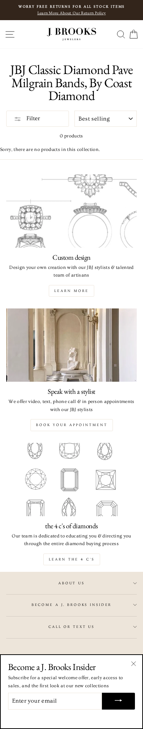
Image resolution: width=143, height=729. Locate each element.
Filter (32, 118)
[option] (71, 10)
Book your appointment (71, 425)
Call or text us (71, 627)
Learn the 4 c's (72, 559)
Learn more (71, 291)
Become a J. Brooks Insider (72, 605)
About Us (71, 583)
